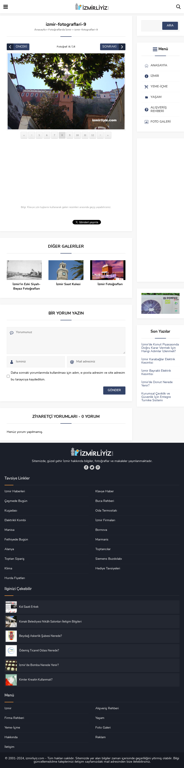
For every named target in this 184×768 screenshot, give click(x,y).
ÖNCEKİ (21, 46)
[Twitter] (92, 467)
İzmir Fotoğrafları (110, 284)
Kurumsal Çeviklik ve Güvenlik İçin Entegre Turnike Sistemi (156, 397)
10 (77, 135)
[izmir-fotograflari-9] (66, 91)
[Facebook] (86, 467)
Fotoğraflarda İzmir (60, 29)
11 (85, 135)
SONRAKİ (109, 46)
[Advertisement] (66, 172)
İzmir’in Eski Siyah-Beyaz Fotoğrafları (26, 287)
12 (92, 135)
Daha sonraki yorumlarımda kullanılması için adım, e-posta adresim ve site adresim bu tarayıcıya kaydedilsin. (68, 376)
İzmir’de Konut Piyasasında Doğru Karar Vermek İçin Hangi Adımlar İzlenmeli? (160, 348)
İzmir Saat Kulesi (68, 284)
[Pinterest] (98, 467)
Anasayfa (40, 29)
